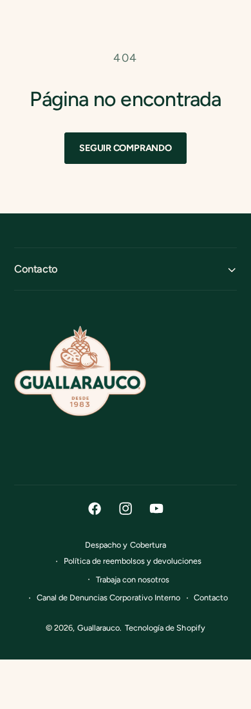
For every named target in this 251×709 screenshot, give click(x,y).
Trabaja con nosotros (132, 579)
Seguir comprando (125, 148)
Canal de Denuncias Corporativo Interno (108, 597)
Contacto (211, 597)
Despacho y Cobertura (125, 545)
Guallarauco (98, 628)
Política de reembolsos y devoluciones (133, 561)
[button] (125, 269)
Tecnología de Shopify (165, 628)
